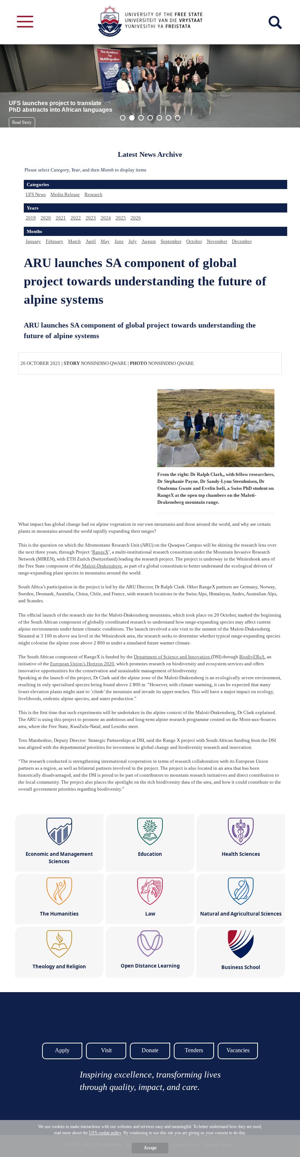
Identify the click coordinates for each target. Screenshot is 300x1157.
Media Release (65, 194)
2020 (46, 218)
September (171, 241)
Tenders (194, 1050)
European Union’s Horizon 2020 (82, 663)
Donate (150, 1050)
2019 (31, 218)
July (132, 241)
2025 (121, 218)
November (217, 241)
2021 (61, 218)
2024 (106, 218)
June (119, 241)
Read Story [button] (21, 122)
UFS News (36, 194)
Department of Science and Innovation (172, 656)
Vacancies (238, 1050)
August (149, 241)
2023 (91, 218)
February (54, 241)
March (74, 241)
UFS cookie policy (105, 1132)
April (91, 241)
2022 (76, 218)
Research (93, 194)
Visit (106, 1050)
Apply (62, 1050)
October (194, 241)
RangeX (100, 552)
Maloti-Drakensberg (101, 566)
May (105, 241)
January (33, 241)
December (242, 241)
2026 (136, 218)
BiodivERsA (252, 656)
